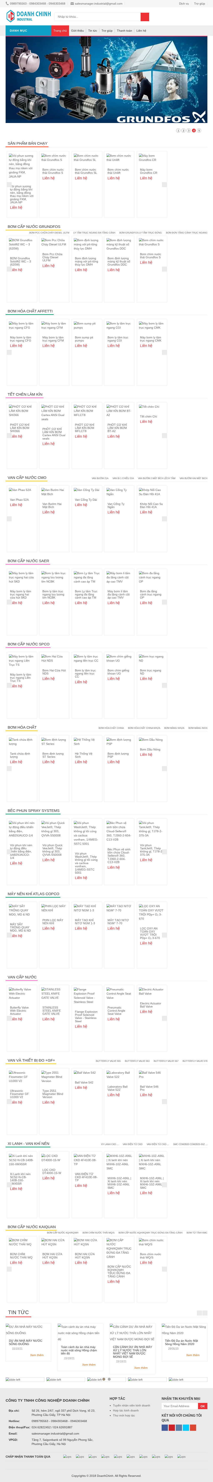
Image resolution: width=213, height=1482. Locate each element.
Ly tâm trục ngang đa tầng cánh (94, 232)
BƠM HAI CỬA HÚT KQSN (52, 1255)
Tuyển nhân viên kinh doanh (131, 1405)
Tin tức (92, 30)
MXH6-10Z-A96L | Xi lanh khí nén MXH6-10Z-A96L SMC (119, 1182)
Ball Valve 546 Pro (149, 1088)
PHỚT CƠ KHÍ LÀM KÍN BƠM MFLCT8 (84, 428)
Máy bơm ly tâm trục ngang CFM (53, 339)
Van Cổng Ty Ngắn (116, 505)
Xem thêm (37, 1355)
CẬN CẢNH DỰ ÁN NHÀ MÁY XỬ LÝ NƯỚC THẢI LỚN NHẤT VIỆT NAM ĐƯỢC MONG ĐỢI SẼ (132, 1351)
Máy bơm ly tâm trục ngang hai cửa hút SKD (20, 594)
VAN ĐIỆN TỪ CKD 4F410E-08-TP (86, 1177)
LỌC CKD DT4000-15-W (51, 1171)
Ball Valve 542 (84, 1082)
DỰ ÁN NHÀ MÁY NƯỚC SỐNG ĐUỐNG (25, 1342)
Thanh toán (124, 30)
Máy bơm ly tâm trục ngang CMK (150, 339)
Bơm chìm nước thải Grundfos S (53, 171)
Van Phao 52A (19, 499)
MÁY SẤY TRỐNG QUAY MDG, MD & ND (20, 927)
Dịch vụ (184, 3)
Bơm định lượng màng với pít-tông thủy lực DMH (86, 261)
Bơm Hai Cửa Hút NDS (54, 672)
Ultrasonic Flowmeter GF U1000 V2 (19, 1094)
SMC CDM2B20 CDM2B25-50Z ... (190, 1144)
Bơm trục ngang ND (150, 672)
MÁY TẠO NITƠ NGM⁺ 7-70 (118, 921)
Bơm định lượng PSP (118, 755)
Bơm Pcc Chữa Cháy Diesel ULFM (52, 257)
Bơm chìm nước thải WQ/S (98, 1232)
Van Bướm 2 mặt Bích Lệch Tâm (156, 478)
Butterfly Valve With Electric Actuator (19, 1011)
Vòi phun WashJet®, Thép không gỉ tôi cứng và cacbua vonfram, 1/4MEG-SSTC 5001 (86, 863)
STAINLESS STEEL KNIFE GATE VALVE (51, 1011)
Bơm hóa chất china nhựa (144, 728)
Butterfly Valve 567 (166, 1061)
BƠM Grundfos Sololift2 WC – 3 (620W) (20, 261)
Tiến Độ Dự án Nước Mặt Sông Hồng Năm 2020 (181, 1342)
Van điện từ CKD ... (158, 1144)
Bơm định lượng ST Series (53, 755)
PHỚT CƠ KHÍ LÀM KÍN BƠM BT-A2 (117, 428)
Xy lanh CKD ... (110, 1144)
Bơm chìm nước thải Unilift (118, 171)
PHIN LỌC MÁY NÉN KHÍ (52, 921)
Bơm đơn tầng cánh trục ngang (186, 232)
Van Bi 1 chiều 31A (123, 478)
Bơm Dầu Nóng (150, 749)
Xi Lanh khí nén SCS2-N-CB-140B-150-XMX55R (20, 1178)
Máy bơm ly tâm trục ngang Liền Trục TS (20, 678)
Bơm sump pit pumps (84, 339)
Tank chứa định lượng (20, 755)
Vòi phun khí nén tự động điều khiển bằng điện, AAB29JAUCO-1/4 (21, 851)
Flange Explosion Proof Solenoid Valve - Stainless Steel (86, 1016)
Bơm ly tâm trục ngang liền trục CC (85, 673)
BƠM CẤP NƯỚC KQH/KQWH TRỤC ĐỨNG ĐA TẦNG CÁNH (150, 1232)
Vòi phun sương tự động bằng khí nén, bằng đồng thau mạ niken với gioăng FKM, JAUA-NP (21, 194)
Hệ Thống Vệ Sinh (83, 755)
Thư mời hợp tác (124, 1415)
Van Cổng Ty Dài (86, 499)
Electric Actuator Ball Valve (150, 1005)
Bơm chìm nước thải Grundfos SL (86, 171)
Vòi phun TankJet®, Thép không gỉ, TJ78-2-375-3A (151, 849)
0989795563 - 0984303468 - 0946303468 (37, 3)
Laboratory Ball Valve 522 (118, 1088)
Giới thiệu (77, 30)
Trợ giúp (107, 30)
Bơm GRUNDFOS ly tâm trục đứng (140, 232)
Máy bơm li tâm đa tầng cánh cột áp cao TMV (119, 594)
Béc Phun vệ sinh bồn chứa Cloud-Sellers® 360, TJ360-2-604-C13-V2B (119, 856)
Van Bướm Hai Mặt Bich (193, 478)
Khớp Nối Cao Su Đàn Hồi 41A (151, 505)
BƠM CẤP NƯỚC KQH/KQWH (62, 1232)
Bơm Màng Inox (197, 728)
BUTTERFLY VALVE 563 (137, 1061)
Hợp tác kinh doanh (126, 1410)
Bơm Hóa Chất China (111, 728)
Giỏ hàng (183, 17)
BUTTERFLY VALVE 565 (108, 1061)
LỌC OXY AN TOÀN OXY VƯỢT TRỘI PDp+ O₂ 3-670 (150, 933)
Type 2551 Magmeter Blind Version (52, 1094)
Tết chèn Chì (148, 416)
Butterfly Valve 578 (195, 1061)
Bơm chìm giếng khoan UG (118, 672)
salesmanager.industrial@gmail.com (99, 3)
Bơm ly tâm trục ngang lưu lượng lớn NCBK (53, 594)
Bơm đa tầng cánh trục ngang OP (150, 594)
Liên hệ (141, 30)
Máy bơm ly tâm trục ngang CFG (20, 339)
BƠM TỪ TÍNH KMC (197, 1232)
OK (203, 1406)
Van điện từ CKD (132, 1144)
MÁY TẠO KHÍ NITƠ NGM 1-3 (85, 921)
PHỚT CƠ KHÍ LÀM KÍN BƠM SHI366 (19, 428)
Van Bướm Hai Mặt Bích (52, 505)
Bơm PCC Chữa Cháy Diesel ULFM (49, 232)
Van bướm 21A (100, 478)
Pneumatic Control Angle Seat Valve (116, 1011)
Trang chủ (60, 30)
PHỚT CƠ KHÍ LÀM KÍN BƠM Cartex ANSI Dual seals (53, 433)
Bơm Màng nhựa (174, 728)
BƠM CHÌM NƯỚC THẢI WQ (21, 1255)
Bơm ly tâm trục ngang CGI (118, 339)
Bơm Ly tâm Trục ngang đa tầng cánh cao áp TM (86, 594)
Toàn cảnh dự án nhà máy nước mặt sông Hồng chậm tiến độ (79, 1350)
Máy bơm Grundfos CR (148, 171)
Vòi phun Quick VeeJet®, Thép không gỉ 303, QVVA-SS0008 (52, 849)
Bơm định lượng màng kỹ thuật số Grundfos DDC (119, 261)
